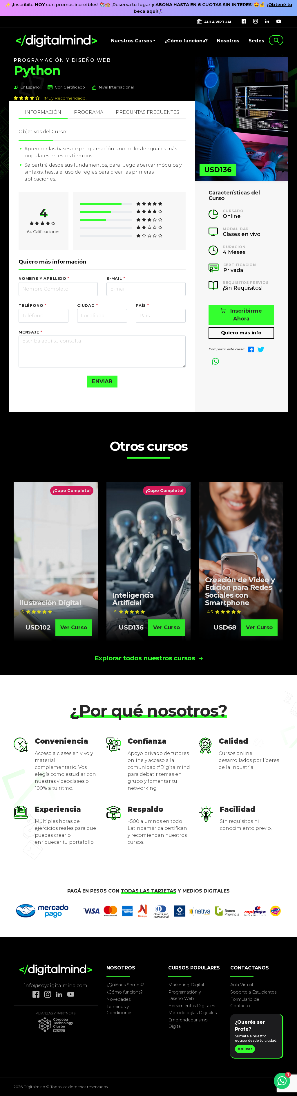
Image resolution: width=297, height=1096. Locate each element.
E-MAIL (115, 278)
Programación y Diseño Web (184, 995)
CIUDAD (87, 305)
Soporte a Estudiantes (253, 992)
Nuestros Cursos (131, 41)
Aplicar (245, 1048)
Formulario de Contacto (244, 1002)
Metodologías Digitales (192, 1012)
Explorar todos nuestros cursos (145, 658)
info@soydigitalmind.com (55, 985)
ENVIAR (102, 381)
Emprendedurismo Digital (188, 1023)
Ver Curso (73, 627)
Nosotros (228, 41)
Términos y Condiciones (119, 1010)
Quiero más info (241, 333)
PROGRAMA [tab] (88, 112)
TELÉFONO (32, 305)
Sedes (256, 41)
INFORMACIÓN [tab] (43, 112)
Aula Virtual (241, 984)
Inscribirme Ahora (246, 315)
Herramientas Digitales (191, 1005)
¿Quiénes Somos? (125, 984)
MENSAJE (30, 332)
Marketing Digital (186, 984)
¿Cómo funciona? (186, 41)
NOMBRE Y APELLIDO (44, 278)
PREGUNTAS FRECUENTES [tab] (147, 112)
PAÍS (142, 305)
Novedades (118, 999)
